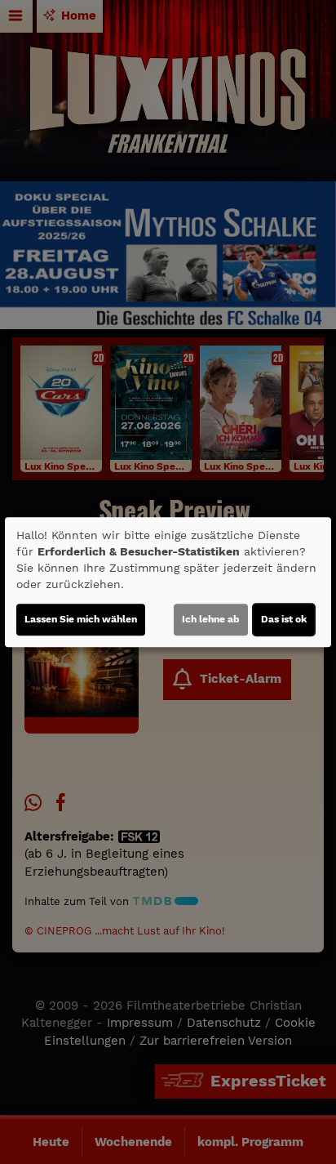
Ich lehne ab (211, 619)
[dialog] (168, 582)
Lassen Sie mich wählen (80, 619)
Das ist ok (284, 619)
